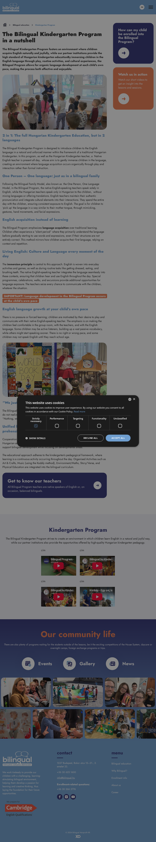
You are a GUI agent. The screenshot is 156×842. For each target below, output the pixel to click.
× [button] (134, 399)
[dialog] (78, 421)
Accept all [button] (118, 437)
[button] (35, 438)
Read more (79, 411)
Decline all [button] (90, 437)
